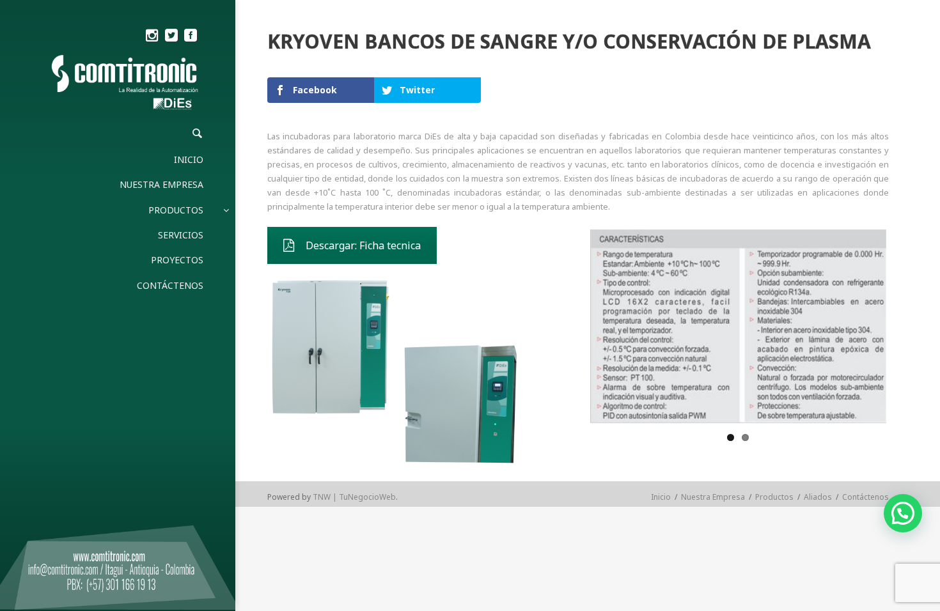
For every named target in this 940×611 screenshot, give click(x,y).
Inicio (661, 496)
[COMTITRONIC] (126, 83)
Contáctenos (865, 496)
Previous (571, 326)
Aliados (818, 496)
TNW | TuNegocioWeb (354, 496)
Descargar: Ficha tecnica (363, 245)
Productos (774, 496)
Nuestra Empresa (713, 496)
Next (905, 326)
